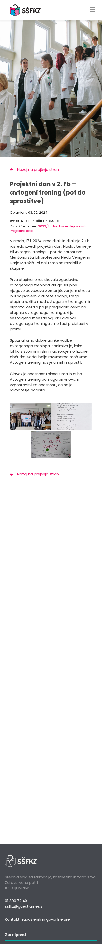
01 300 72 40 (16, 900)
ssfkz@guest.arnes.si (24, 906)
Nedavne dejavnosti (69, 226)
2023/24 (45, 226)
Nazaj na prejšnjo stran (38, 169)
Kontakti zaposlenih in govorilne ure (37, 919)
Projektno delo (21, 230)
